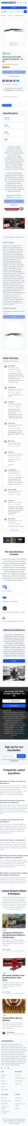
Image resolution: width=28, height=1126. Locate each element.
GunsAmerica (7, 1041)
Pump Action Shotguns (20, 15)
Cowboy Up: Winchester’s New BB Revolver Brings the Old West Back (13, 935)
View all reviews (14, 530)
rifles (12, 787)
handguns (8, 787)
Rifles (2, 1078)
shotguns (17, 787)
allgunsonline (16, 88)
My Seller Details (5, 1101)
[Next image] (23, 30)
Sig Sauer (19, 791)
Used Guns (4, 1083)
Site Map (17, 1123)
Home (4, 15)
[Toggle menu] (26, 2)
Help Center (18, 1098)
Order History (19, 1081)
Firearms (10, 15)
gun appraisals (10, 1061)
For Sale (4, 11)
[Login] (23, 2)
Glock (14, 791)
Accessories (4, 1089)
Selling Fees (4, 1103)
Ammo (3, 1086)
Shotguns (3, 1081)
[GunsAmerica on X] (5, 1068)
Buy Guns (14, 661)
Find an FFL (18, 1083)
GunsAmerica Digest (13, 1065)
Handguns (4, 1075)
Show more (19, 197)
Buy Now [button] (15, 72)
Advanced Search (20, 1078)
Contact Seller (7, 105)
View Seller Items (19, 90)
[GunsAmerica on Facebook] (2, 1068)
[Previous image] (4, 30)
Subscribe (21, 756)
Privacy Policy (14, 760)
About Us (17, 1108)
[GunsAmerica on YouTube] (8, 1068)
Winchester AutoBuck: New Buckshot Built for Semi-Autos (13, 977)
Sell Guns (14, 7)
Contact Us (18, 1101)
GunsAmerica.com (13, 1119)
